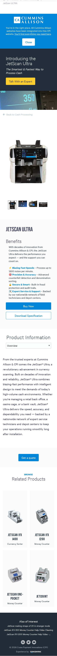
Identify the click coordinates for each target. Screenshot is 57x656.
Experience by (22, 651)
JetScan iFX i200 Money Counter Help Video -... (28, 634)
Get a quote (28, 457)
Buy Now (28, 306)
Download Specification (28, 315)
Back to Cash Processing (19, 114)
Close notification (28, 42)
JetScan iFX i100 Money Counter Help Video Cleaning (28, 629)
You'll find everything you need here (32, 33)
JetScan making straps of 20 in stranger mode (28, 625)
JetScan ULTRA (10, 3)
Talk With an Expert (20, 81)
